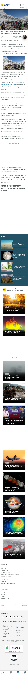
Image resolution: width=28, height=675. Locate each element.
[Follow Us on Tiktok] (14, 617)
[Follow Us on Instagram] (7, 617)
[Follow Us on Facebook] (3, 617)
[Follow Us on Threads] (17, 617)
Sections (22, 7)
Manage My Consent (6, 576)
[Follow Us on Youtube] (10, 617)
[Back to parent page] (3, 6)
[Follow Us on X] (21, 617)
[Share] (2, 37)
